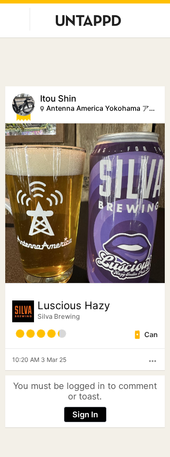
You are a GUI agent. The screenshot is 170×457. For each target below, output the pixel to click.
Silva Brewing (58, 316)
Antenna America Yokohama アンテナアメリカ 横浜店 (101, 108)
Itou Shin (58, 98)
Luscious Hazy (73, 305)
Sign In (85, 414)
